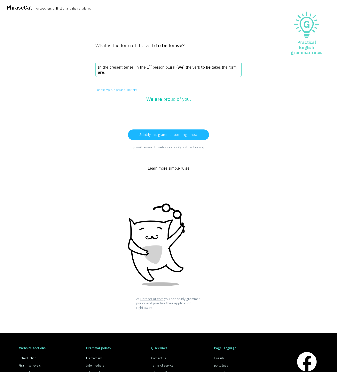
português (221, 365)
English (219, 358)
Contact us (158, 358)
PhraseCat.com (151, 299)
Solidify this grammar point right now (168, 134)
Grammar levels (30, 365)
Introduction (27, 358)
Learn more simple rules (168, 168)
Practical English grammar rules (306, 47)
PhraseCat (19, 7)
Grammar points (98, 348)
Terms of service (162, 365)
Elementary (94, 358)
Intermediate (95, 365)
